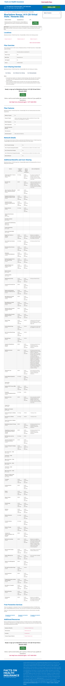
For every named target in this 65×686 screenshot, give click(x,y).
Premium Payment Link (28, 636)
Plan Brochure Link (28, 630)
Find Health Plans (46, 2)
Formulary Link (27, 633)
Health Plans (9, 11)
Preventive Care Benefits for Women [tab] (23, 616)
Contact (52, 682)
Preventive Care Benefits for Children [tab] (35, 616)
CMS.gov (27, 671)
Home (5, 11)
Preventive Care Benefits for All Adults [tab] (10, 616)
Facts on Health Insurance (14, 2)
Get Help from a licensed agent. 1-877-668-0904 (18, 6)
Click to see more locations (35, 42)
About (48, 682)
